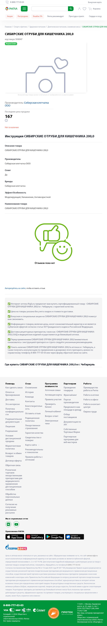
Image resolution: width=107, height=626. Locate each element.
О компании (31, 388)
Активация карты (53, 395)
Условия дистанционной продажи (13, 439)
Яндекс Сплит (11, 44)
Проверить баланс (50, 405)
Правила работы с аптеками (34, 458)
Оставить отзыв (33, 413)
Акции (10, 16)
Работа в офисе (90, 400)
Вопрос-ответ (51, 416)
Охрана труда (90, 412)
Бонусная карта (95, 2)
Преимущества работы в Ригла (90, 389)
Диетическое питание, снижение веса (63, 27)
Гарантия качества (34, 433)
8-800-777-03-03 (13, 605)
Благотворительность (33, 407)
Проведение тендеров (70, 389)
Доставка (9, 400)
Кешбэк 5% (37, 16)
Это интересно (12, 404)
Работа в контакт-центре (92, 405)
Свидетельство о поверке (33, 439)
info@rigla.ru (97, 622)
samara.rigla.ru (92, 556)
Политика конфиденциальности (14, 412)
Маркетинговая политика (13, 447)
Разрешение (11, 431)
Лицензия (10, 426)
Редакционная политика (32, 419)
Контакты (30, 401)
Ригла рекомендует (55, 16)
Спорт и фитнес (20, 27)
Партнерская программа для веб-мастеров (71, 440)
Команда (29, 397)
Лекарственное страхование (32, 427)
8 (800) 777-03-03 (73, 565)
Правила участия (53, 400)
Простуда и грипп (76, 16)
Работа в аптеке (91, 395)
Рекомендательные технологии (34, 451)
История (29, 392)
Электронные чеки (51, 422)
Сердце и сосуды (96, 16)
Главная (8, 27)
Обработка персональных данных (12, 497)
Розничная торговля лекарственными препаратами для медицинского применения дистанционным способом (13, 480)
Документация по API (72, 423)
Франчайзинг (70, 395)
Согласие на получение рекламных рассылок (11, 508)
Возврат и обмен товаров (13, 454)
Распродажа (23, 16)
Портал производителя (71, 401)
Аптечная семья (52, 390)
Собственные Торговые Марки (72, 430)
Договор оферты (13, 461)
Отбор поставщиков (70, 415)
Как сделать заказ (14, 388)
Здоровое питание (37, 27)
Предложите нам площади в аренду (72, 408)
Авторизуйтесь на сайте (15, 288)
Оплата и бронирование (12, 393)
